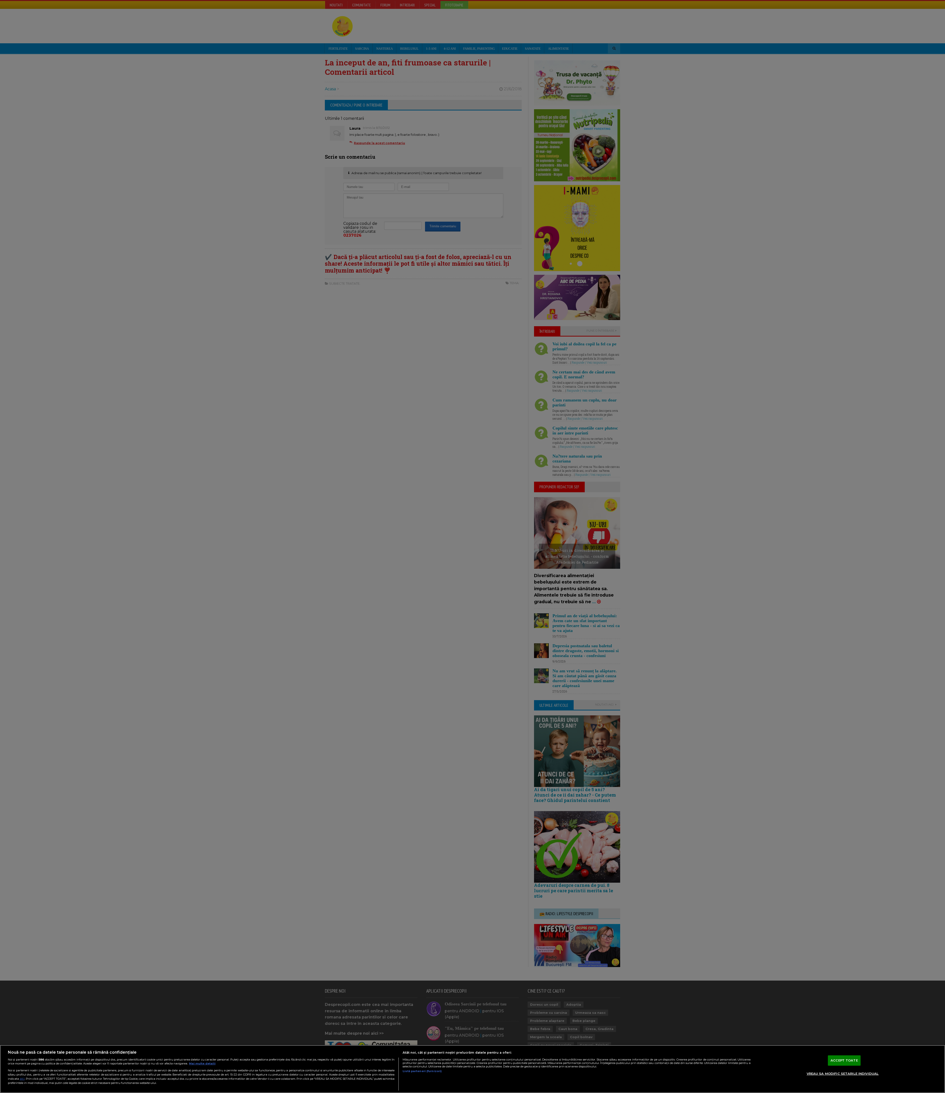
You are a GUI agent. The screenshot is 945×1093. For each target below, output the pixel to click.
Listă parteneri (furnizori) (422, 1071)
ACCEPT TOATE (844, 1060)
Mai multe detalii (202, 1063)
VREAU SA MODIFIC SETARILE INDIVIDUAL (843, 1074)
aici (22, 1078)
